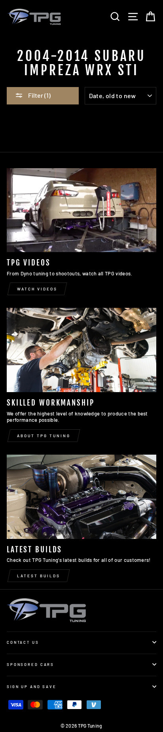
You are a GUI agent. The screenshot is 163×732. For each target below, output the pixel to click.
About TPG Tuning (43, 435)
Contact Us (23, 642)
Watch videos (37, 288)
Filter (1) (39, 95)
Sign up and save (32, 686)
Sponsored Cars (30, 664)
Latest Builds (38, 575)
